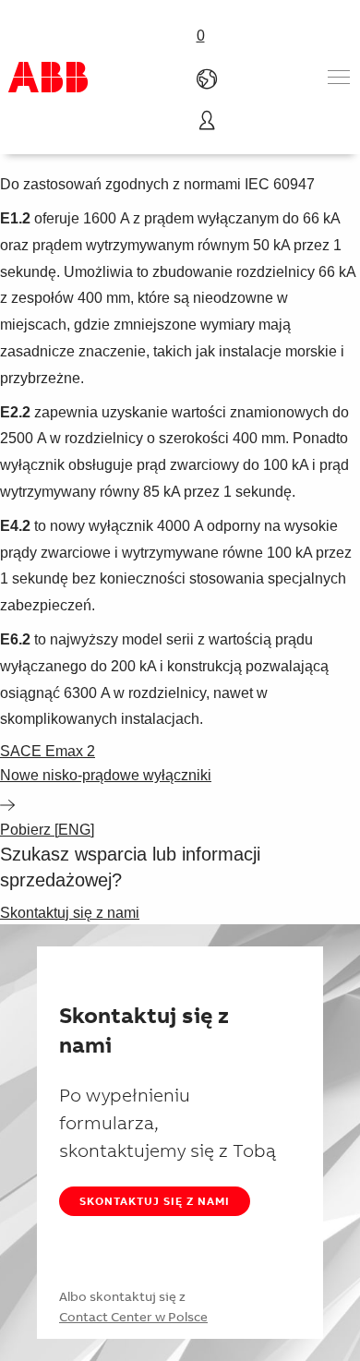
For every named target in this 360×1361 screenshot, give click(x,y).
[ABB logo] (48, 77)
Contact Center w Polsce (133, 1316)
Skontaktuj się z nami (154, 1201)
